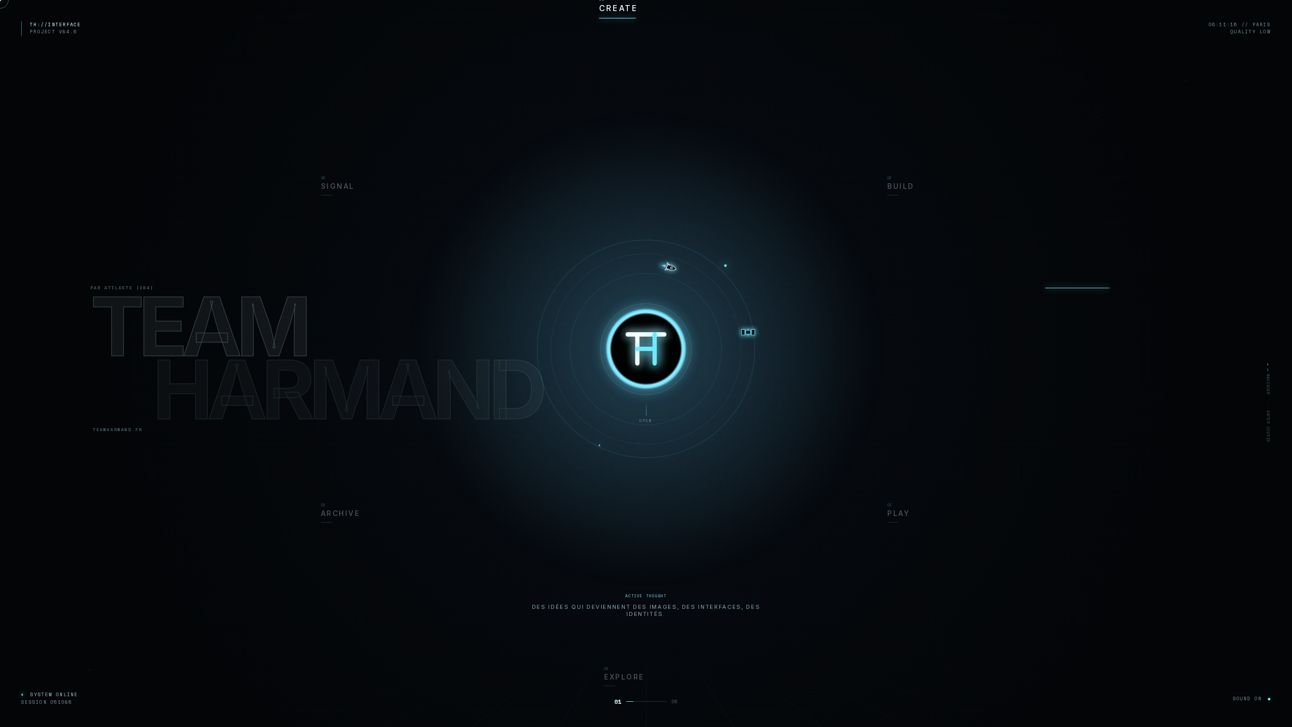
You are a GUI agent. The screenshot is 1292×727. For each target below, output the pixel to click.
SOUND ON (1252, 698)
